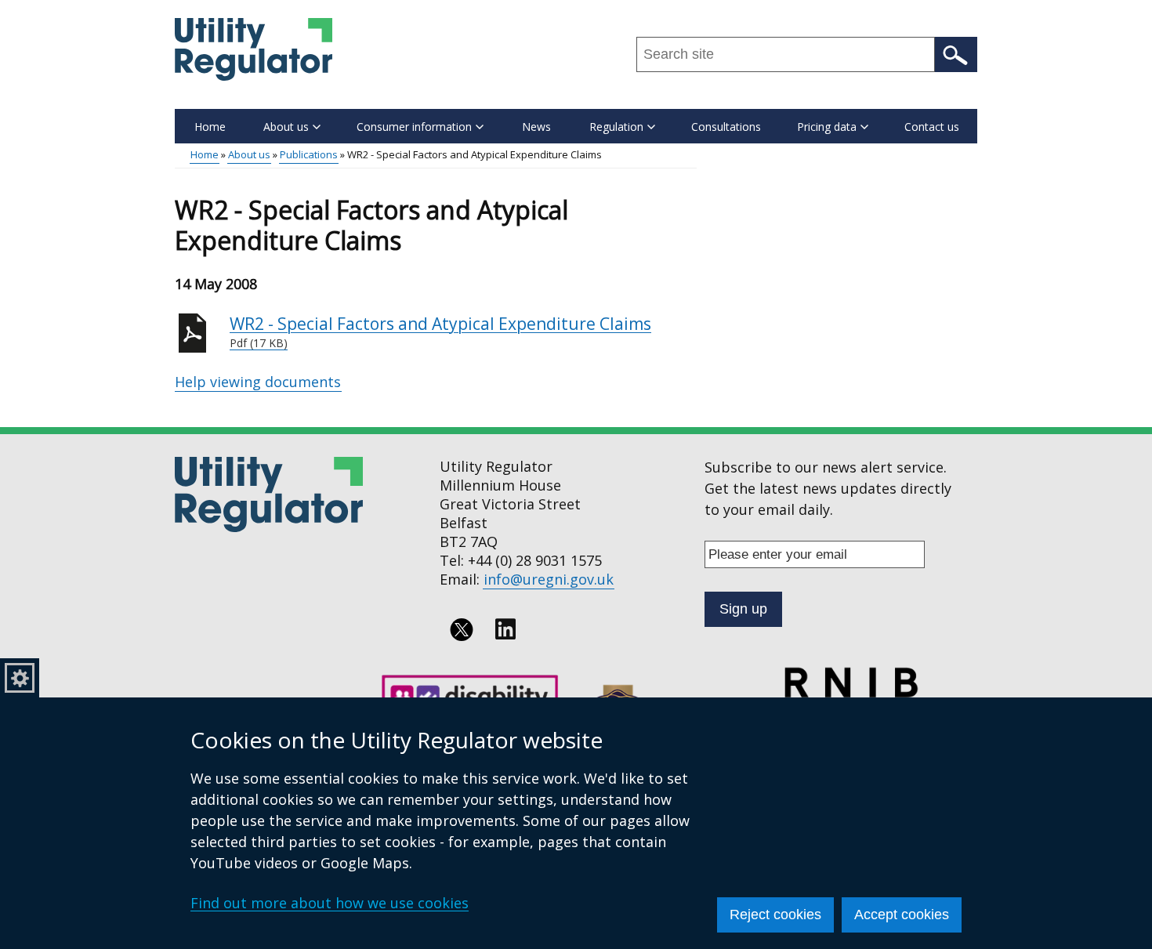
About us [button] (286, 126)
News (536, 126)
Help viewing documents (258, 381)
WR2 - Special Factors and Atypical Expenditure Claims (440, 331)
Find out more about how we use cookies (329, 902)
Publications (309, 154)
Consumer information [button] (414, 126)
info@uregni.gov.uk (549, 579)
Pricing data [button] (827, 126)
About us (249, 154)
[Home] (253, 49)
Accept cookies (901, 914)
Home (210, 126)
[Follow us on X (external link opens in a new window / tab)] (461, 629)
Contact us (931, 126)
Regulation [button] (616, 126)
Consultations (726, 126)
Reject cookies (775, 914)
